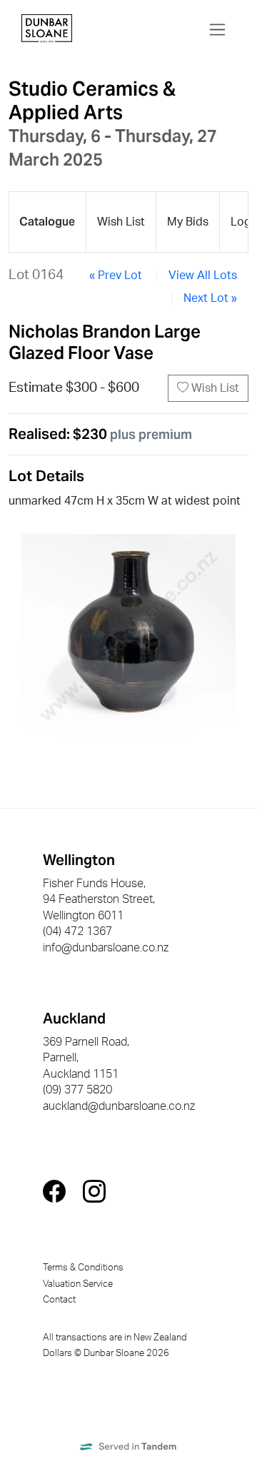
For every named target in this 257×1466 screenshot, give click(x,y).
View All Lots (202, 275)
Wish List (213, 388)
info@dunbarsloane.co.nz (105, 948)
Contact (59, 1299)
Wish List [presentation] (121, 222)
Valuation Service (78, 1284)
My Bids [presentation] (187, 222)
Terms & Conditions (83, 1267)
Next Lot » (210, 298)
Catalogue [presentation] (47, 221)
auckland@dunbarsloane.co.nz (119, 1106)
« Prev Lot (115, 275)
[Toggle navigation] (217, 29)
